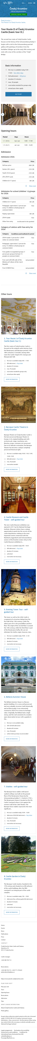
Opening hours (5, 992)
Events (3, 928)
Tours (2, 989)
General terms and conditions (9, 1032)
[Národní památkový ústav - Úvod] (8, 3)
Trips (2, 1001)
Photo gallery (5, 1010)
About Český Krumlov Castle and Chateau (12, 1008)
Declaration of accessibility (21, 1030)
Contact (3, 940)
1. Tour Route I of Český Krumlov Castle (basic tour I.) (18, 339)
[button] (2, 114)
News (2, 931)
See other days (18, 73)
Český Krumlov (18, 8)
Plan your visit (5, 986)
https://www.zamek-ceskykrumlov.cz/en (12, 979)
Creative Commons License (24, 1018)
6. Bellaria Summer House (15, 697)
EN (23, 3)
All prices (23, 76)
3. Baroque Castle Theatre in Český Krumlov (16, 428)
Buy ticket (18, 94)
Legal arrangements (7, 1030)
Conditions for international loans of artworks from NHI (14, 1033)
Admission (4, 998)
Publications (4, 934)
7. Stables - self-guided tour (16, 786)
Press (2, 937)
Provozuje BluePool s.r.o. (8, 1038)
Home (3, 925)
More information (12, 379)
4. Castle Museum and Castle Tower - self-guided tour (16, 518)
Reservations (4, 995)
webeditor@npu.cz (6, 1036)
